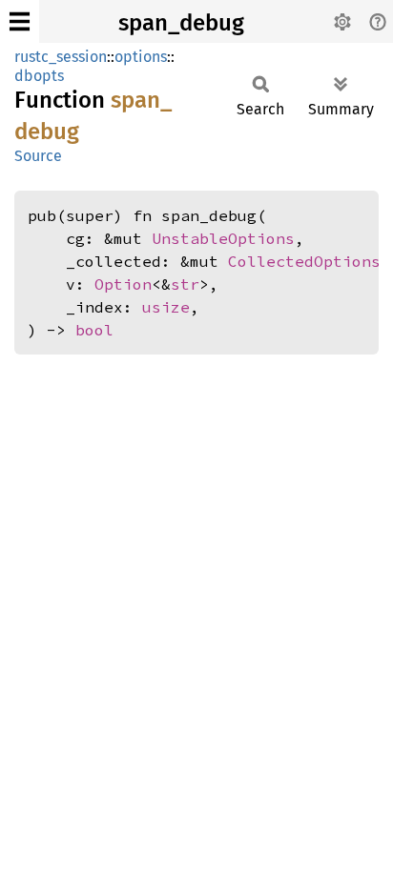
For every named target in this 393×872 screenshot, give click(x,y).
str (185, 284)
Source (38, 156)
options (140, 57)
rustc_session (60, 57)
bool (94, 329)
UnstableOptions (223, 238)
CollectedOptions (304, 261)
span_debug (181, 23)
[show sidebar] (19, 21)
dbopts (39, 76)
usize (166, 306)
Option (123, 284)
